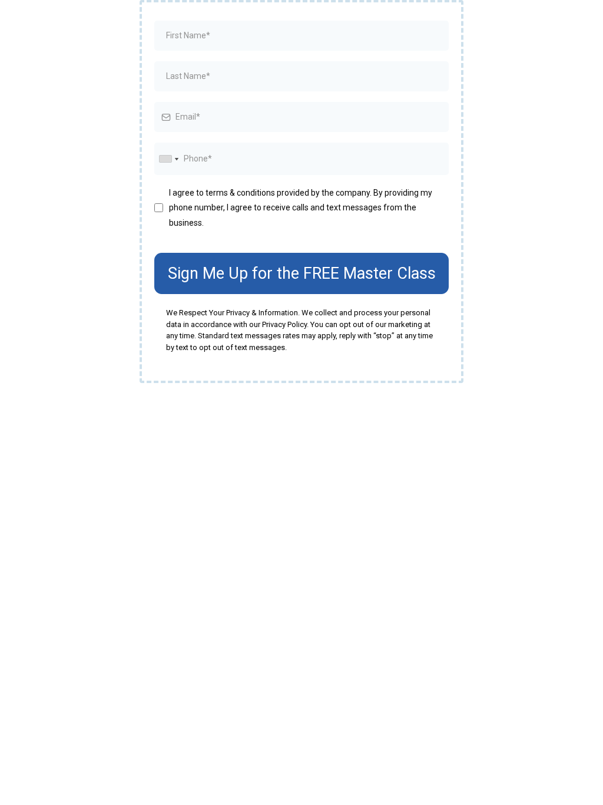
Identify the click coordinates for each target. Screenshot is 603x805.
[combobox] (168, 158)
